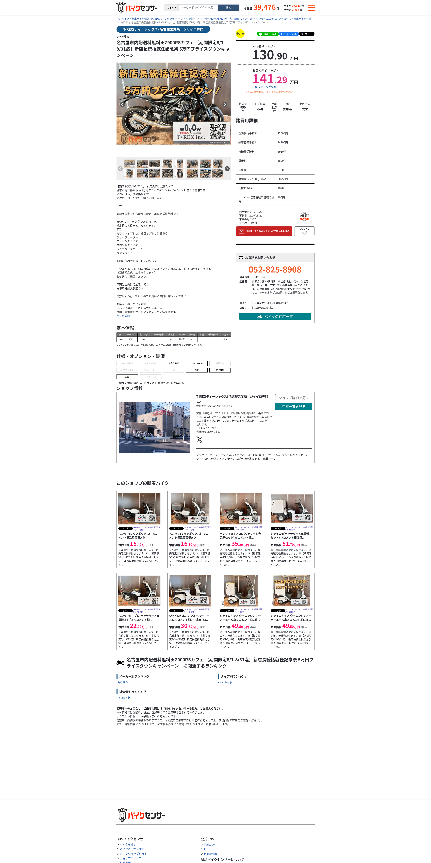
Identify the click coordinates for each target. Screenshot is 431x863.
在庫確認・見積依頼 (264, 87)
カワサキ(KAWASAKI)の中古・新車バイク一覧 (226, 18)
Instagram (210, 854)
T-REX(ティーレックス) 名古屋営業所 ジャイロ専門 (163, 29)
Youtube (209, 844)
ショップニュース (130, 858)
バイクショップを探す (133, 854)
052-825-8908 (275, 269)
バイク (170, 8)
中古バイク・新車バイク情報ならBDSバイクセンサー (147, 18)
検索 (228, 8)
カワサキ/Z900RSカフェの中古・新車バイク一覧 (283, 18)
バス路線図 (123, 316)
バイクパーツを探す (132, 849)
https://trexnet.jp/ (262, 307)
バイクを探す (188, 18)
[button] (122, 104)
